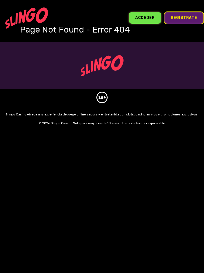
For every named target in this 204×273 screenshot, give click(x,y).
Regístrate (184, 17)
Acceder (145, 17)
